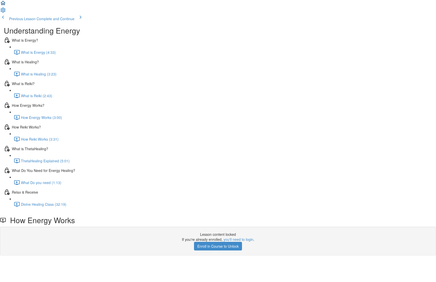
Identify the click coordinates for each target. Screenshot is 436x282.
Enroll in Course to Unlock (218, 246)
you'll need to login (238, 239)
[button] (3, 4)
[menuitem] (3, 11)
